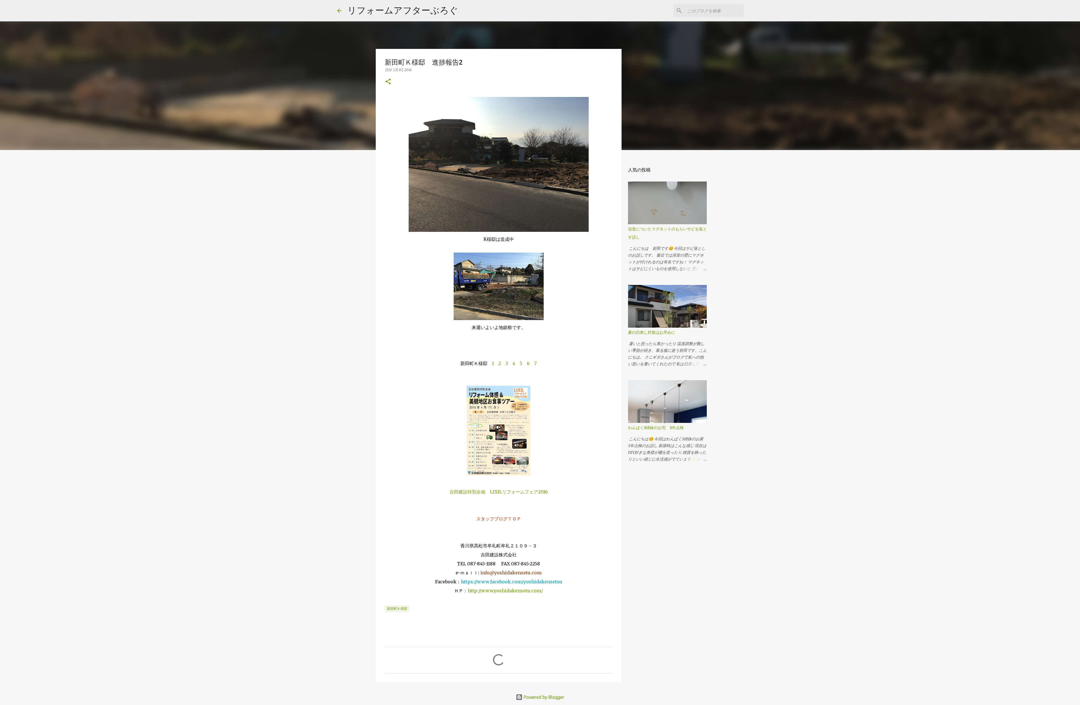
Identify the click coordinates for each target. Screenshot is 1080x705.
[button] (388, 82)
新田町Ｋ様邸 (397, 608)
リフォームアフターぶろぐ (402, 10)
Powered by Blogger (543, 697)
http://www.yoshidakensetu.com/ (505, 590)
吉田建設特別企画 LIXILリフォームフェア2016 (498, 492)
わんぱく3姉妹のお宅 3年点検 (658, 427)
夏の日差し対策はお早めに (651, 332)
